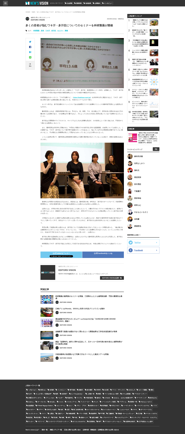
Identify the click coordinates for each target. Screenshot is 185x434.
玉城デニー (60, 413)
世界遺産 (105, 405)
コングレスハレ (33, 413)
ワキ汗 (47, 30)
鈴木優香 (89, 390)
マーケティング (141, 398)
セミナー (60, 30)
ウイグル (79, 398)
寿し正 (47, 417)
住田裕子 (64, 394)
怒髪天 (81, 390)
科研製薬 (36, 30)
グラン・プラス (81, 405)
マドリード (40, 421)
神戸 (99, 421)
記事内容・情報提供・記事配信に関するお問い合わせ (101, 430)
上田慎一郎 (90, 394)
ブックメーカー (85, 402)
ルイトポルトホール (93, 409)
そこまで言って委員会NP (43, 394)
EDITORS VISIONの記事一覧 (112, 278)
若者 (42, 30)
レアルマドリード (107, 417)
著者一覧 (45, 430)
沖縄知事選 (71, 413)
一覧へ (156, 149)
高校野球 (94, 413)
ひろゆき (107, 398)
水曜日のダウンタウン (35, 398)
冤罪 (56, 394)
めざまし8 (131, 390)
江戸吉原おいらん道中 (146, 421)
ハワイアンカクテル (143, 405)
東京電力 (39, 417)
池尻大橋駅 (95, 417)
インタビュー (108, 3)
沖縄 (62, 417)
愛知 (152, 390)
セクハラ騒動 (143, 390)
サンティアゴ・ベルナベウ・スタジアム (144, 417)
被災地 (30, 417)
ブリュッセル (50, 398)
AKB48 (98, 390)
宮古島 (55, 417)
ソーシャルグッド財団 (109, 402)
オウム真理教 (126, 394)
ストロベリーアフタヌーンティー (58, 421)
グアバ (41, 409)
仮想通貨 (31, 405)
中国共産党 (89, 398)
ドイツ (44, 413)
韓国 (99, 394)
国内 (33, 12)
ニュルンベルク (124, 409)
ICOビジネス (115, 405)
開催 (66, 30)
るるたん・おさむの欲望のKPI (123, 398)
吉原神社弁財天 (130, 421)
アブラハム (122, 402)
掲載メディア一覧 (56, 430)
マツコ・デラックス (118, 390)
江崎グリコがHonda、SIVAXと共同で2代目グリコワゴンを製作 (80, 309)
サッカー (31, 421)
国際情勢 (79, 3)
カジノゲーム (61, 405)
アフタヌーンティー (140, 394)
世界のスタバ (94, 405)
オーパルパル (41, 402)
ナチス (135, 409)
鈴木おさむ (153, 398)
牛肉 (75, 417)
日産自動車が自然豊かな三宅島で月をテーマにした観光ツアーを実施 (82, 354)
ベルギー (60, 398)
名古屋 (106, 390)
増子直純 (72, 390)
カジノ (71, 405)
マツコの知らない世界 (112, 394)
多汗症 (53, 30)
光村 (61, 409)
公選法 (52, 413)
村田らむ (43, 390)
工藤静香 (111, 413)
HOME (28, 12)
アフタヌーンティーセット (113, 421)
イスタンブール (72, 402)
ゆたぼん (52, 402)
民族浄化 (70, 398)
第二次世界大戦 (78, 409)
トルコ (61, 402)
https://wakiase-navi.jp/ (81, 97)
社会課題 (69, 3)
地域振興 (88, 3)
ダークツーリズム (146, 409)
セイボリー (31, 409)
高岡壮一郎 (133, 402)
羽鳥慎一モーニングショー (126, 413)
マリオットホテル (151, 413)
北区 (68, 409)
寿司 (69, 417)
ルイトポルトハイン (109, 409)
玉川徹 (140, 413)
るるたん (31, 402)
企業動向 (97, 3)
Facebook (138, 250)
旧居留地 (92, 421)
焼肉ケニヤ (84, 417)
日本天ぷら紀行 (52, 409)
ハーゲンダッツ (128, 405)
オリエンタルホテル (79, 421)
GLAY (30, 394)
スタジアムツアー (122, 417)
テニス (96, 402)
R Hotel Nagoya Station (45, 405)
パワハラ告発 (83, 413)
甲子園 (102, 413)
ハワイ (155, 405)
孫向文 (99, 398)
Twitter (137, 242)
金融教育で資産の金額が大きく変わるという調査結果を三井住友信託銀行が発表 (86, 331)
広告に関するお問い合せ (72, 430)
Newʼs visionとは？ (32, 430)
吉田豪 (52, 390)
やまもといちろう (146, 402)
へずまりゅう (32, 390)
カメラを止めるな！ (77, 394)
